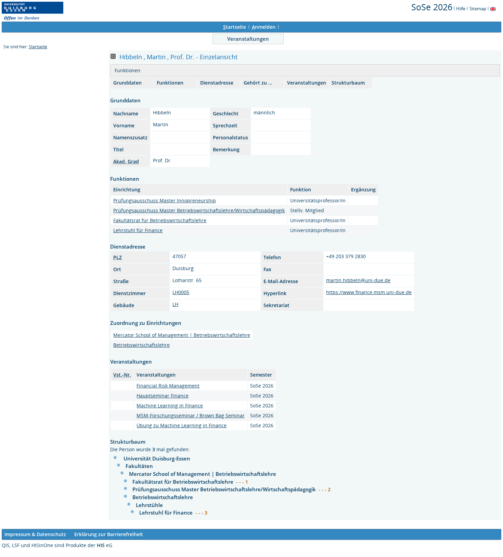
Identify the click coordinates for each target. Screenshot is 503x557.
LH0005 (180, 292)
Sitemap (477, 8)
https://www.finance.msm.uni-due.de (369, 292)
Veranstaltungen (248, 38)
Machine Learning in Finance (170, 405)
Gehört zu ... (258, 82)
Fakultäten (139, 466)
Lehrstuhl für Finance (138, 230)
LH (175, 304)
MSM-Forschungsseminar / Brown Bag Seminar (191, 415)
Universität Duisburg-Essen (157, 458)
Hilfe (460, 8)
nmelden (263, 27)
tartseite (234, 27)
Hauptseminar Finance (163, 395)
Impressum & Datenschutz (35, 534)
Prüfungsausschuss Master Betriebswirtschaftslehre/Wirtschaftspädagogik (199, 210)
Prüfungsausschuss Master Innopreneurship (164, 200)
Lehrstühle (149, 505)
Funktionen (170, 82)
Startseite (38, 46)
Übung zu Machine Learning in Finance (182, 425)
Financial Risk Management (168, 385)
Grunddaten (127, 82)
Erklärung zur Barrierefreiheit (108, 534)
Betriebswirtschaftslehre (141, 345)
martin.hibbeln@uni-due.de (358, 280)
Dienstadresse (216, 82)
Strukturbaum (348, 82)
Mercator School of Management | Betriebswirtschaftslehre (181, 335)
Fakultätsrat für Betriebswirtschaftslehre (159, 220)
